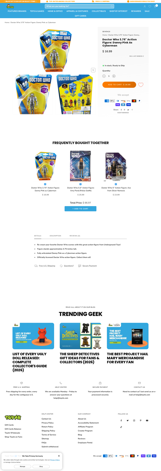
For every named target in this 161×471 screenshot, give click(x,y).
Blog (80, 434)
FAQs (44, 442)
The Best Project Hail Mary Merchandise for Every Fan (127, 358)
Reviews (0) (75, 236)
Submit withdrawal (50, 446)
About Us (82, 419)
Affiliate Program (85, 426)
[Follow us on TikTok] (121, 427)
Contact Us (46, 419)
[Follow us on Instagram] (134, 420)
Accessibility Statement (88, 423)
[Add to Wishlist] (141, 85)
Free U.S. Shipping (47, 266)
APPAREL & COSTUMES (77, 11)
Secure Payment (90, 266)
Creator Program (85, 430)
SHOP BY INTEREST (118, 11)
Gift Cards (9, 425)
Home (7, 22)
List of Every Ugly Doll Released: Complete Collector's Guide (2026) (29, 362)
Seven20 (106, 32)
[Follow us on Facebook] (121, 420)
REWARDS (136, 11)
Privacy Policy (48, 423)
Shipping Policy (48, 430)
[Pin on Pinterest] (124, 110)
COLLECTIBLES (99, 11)
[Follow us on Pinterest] (140, 420)
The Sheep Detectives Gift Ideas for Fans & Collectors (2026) (79, 358)
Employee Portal (85, 442)
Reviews (81, 438)
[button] (155, 6)
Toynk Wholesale (12, 433)
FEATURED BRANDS (17, 11)
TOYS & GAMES (37, 11)
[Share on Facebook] (121, 110)
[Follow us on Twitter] (127, 420)
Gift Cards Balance (13, 429)
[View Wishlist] (150, 6)
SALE (147, 11)
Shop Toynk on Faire (13, 437)
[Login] (145, 6)
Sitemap (45, 438)
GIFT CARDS (80, 16)
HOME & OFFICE (55, 11)
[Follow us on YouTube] (147, 420)
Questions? (69, 266)
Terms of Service (49, 434)
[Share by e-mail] (132, 110)
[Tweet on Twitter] (128, 110)
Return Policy (47, 426)
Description (55, 236)
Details (37, 236)
